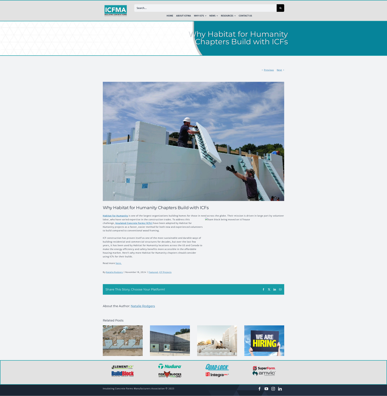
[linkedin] (280, 389)
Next (279, 70)
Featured (153, 272)
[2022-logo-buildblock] (122, 372)
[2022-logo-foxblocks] (170, 371)
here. (119, 263)
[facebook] (260, 389)
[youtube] (266, 389)
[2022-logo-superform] (264, 366)
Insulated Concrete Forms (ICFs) (134, 223)
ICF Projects (165, 272)
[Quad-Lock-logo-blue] (217, 365)
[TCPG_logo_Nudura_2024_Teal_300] (170, 364)
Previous (269, 70)
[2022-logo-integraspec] (217, 373)
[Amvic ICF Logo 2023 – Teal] (264, 372)
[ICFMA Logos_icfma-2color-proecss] (115, 6)
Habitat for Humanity (115, 215)
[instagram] (273, 389)
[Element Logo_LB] (122, 365)
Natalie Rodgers (114, 272)
